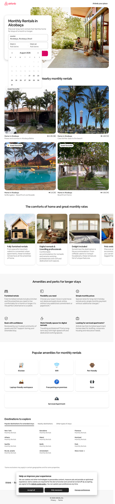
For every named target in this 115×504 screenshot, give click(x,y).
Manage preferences (82, 490)
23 (38, 76)
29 (34, 80)
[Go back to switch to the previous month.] (12, 53)
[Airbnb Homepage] (10, 3)
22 (34, 76)
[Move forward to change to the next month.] (38, 53)
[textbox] (18, 46)
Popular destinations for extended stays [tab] (19, 424)
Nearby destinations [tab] (45, 424)
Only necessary (56, 490)
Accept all (31, 490)
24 (12, 80)
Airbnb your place (100, 3)
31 (12, 85)
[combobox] (28, 38)
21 (29, 76)
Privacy (53, 500)
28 (29, 80)
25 (16, 80)
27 (25, 80)
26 (21, 80)
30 (38, 80)
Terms (60, 500)
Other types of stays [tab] (64, 424)
